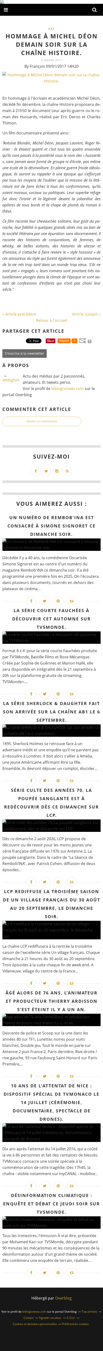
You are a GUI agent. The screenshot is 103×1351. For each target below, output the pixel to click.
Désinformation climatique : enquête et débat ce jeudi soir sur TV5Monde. (51, 1203)
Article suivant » (86, 314)
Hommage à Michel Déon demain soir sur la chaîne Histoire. (51, 44)
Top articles (89, 1312)
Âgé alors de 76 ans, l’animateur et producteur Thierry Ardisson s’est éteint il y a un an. (51, 1001)
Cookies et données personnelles (35, 1324)
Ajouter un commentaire (41, 421)
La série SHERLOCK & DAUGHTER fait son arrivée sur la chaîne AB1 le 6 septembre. (51, 712)
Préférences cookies (75, 1324)
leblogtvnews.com (68, 388)
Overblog (63, 1298)
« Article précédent (19, 314)
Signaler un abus (50, 1318)
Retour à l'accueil (51, 320)
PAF (51, 29)
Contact (28, 1318)
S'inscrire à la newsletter (24, 353)
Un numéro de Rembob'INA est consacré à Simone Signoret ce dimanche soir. (51, 526)
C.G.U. (71, 1318)
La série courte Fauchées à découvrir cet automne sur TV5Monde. (51, 619)
